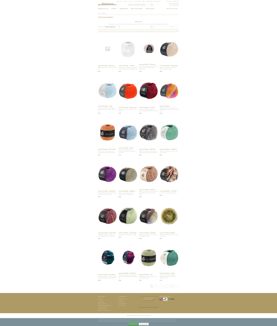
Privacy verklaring (102, 303)
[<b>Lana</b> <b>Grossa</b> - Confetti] (169, 174)
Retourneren (101, 302)
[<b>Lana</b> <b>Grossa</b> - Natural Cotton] (107, 49)
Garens (114, 8)
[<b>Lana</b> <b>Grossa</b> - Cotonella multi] (107, 216)
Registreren (176, 1)
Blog (144, 1)
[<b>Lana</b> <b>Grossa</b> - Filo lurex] (107, 132)
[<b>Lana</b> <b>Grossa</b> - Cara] (128, 132)
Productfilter (138, 1)
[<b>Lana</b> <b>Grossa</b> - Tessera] (128, 174)
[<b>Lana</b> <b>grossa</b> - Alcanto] (149, 49)
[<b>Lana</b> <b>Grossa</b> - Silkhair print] (149, 132)
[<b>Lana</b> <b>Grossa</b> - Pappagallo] (169, 91)
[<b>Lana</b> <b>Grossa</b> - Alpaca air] (169, 49)
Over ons (131, 1)
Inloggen (169, 1)
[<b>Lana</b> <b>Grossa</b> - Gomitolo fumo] (107, 258)
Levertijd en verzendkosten (153, 1)
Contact (125, 1)
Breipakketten (103, 8)
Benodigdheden (137, 8)
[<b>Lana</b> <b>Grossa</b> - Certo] (169, 258)
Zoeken (152, 5)
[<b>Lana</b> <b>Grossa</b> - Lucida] (149, 91)
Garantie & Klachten (103, 306)
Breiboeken (124, 8)
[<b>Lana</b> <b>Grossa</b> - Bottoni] (149, 174)
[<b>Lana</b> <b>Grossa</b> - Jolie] (107, 91)
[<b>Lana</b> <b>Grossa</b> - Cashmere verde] (128, 91)
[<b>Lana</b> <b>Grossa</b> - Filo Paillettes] (149, 258)
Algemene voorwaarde (104, 310)
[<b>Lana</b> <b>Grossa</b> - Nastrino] (169, 132)
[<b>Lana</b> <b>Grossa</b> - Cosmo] (128, 49)
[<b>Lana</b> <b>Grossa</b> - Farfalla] (149, 216)
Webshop (119, 1)
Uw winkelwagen (174, 3)
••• (172, 26)
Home (99, 13)
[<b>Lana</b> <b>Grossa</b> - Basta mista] (169, 216)
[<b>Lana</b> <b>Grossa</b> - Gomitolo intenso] (128, 258)
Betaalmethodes (102, 308)
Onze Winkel (150, 8)
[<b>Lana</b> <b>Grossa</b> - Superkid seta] (107, 174)
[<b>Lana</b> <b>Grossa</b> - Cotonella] (128, 216)
